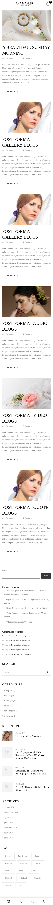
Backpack (8, 690)
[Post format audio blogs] (26, 301)
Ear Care (23, 863)
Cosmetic (9, 863)
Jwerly (33, 871)
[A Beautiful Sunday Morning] (26, 25)
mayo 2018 (8, 833)
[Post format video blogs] (26, 393)
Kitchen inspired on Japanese (21, 654)
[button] (47, 4)
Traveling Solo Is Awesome (20, 640)
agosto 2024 (9, 817)
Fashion (7, 696)
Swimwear (8, 716)
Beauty (37, 856)
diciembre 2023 (10, 828)
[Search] (46, 672)
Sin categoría (9, 711)
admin (11, 58)
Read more (13, 91)
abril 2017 (8, 838)
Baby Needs (22, 856)
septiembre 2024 (11, 812)
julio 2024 (8, 823)
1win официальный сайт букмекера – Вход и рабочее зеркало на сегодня (29, 755)
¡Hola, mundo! (30, 636)
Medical (8, 878)
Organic (37, 878)
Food (21, 871)
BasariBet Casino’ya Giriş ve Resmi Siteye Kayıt (26, 608)
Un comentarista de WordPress (12, 636)
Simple (8, 885)
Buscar (4, 570)
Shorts (6, 706)
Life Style (8, 701)
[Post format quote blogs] (26, 485)
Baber (7, 856)
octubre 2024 (9, 807)
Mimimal (23, 878)
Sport (20, 885)
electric (38, 863)
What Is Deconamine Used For (19, 622)
